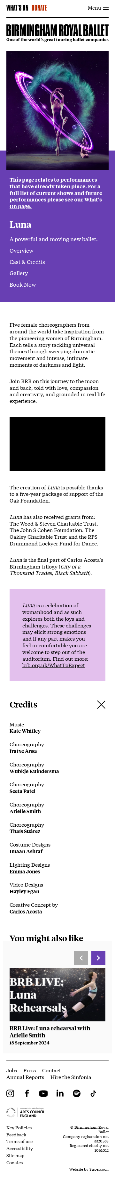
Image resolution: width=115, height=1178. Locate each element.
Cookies (14, 1162)
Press (29, 1070)
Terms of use (19, 1141)
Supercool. (99, 1169)
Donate (39, 8)
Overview (21, 250)
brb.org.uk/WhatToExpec (52, 664)
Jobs (11, 1070)
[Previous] (81, 958)
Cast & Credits (27, 262)
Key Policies (19, 1127)
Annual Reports (25, 1076)
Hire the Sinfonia (70, 1076)
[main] (57, 539)
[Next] (98, 958)
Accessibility (19, 1148)
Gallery (19, 273)
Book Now (23, 284)
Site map (15, 1155)
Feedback (16, 1134)
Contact (51, 1070)
